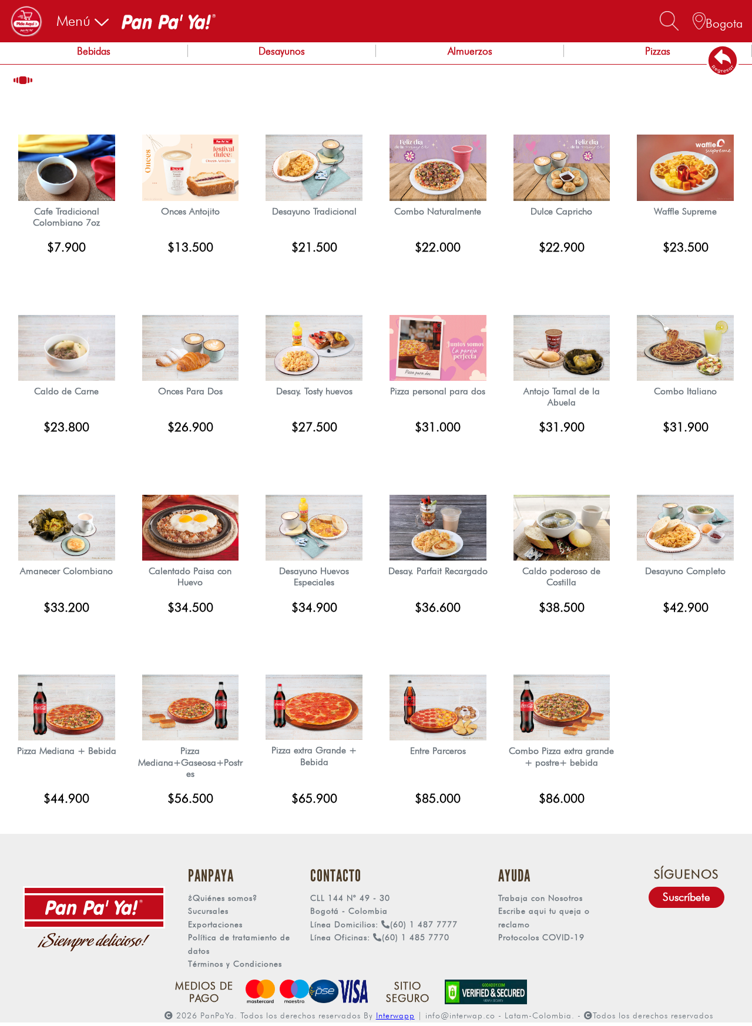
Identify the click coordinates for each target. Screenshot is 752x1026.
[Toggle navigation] (26, 21)
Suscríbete (686, 897)
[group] (94, 53)
